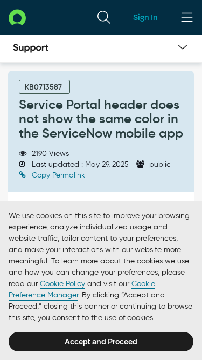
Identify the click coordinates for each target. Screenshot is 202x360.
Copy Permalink (57, 175)
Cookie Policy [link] (62, 283)
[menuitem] (104, 17)
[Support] (30, 48)
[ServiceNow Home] (17, 17)
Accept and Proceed (101, 342)
